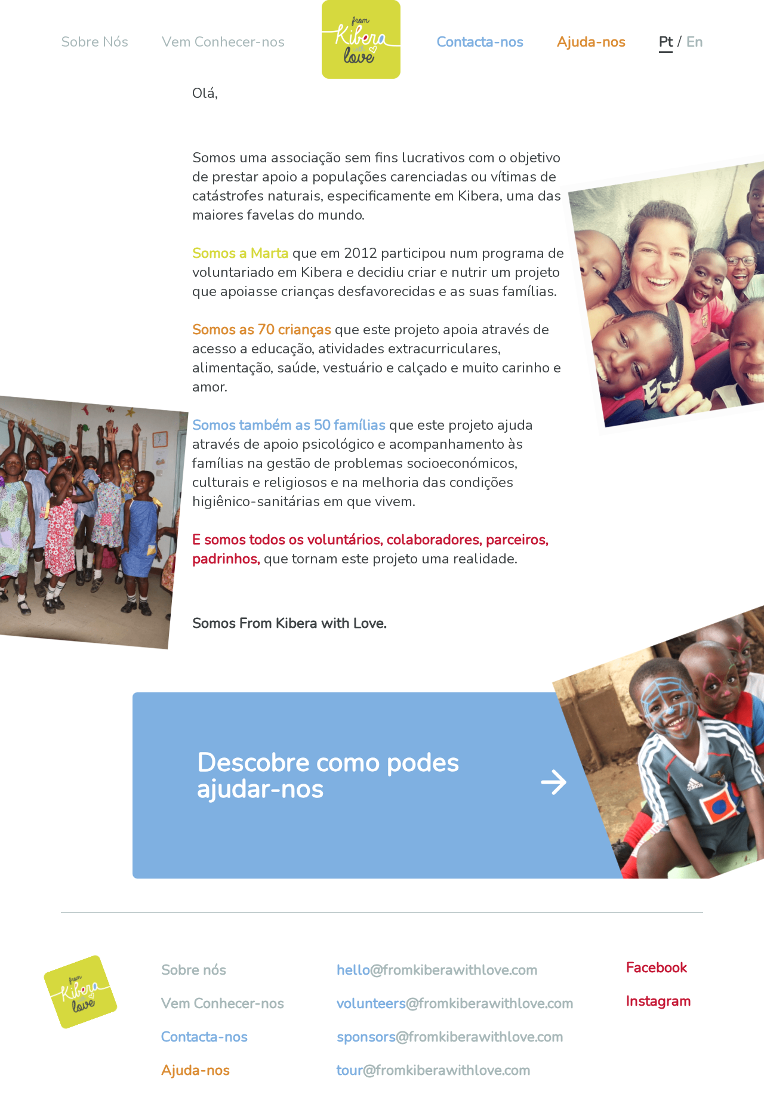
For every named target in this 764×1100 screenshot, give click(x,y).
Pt (666, 41)
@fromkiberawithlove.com (437, 969)
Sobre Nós (94, 41)
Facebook (656, 967)
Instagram (658, 1000)
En (694, 41)
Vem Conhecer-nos (223, 41)
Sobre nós (193, 969)
